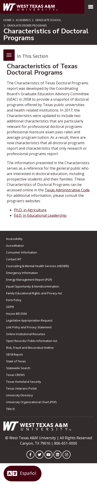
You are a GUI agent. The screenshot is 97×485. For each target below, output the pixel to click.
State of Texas (16, 361)
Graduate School (48, 20)
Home (7, 20)
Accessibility (14, 239)
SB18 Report (14, 354)
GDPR (10, 307)
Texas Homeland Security (23, 382)
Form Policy (13, 300)
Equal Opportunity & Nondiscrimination (32, 286)
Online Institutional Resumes (25, 334)
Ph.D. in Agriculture (30, 209)
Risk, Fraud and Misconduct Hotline (30, 348)
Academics (23, 20)
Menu (9, 55)
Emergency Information (22, 273)
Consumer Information (21, 252)
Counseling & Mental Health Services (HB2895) (37, 266)
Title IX (10, 409)
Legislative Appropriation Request (29, 320)
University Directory (19, 395)
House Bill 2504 (16, 314)
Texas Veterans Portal (21, 388)
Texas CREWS (15, 375)
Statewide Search (18, 368)
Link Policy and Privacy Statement (29, 327)
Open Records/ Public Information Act (31, 341)
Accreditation (15, 246)
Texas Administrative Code (67, 190)
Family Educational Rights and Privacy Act (34, 293)
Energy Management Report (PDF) (29, 280)
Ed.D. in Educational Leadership (40, 215)
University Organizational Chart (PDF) (31, 402)
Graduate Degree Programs (26, 25)
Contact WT (13, 259)
